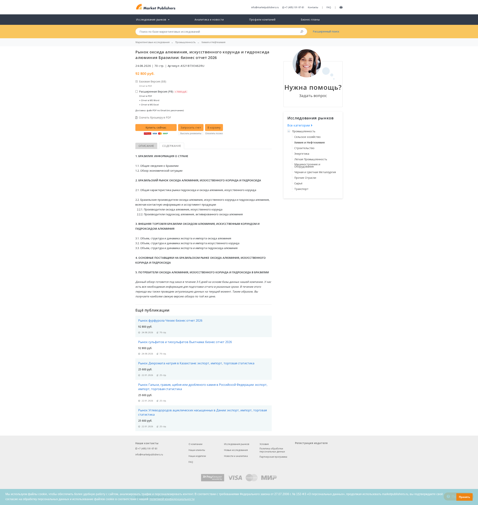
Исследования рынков (236, 444)
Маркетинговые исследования (153, 42)
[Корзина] (341, 7)
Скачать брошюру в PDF (155, 117)
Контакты (313, 7)
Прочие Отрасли (305, 177)
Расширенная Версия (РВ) (163, 98)
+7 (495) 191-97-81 (294, 7)
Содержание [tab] (171, 146)
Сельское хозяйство (307, 137)
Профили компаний (262, 19)
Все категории (299, 125)
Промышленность (303, 131)
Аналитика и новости (209, 19)
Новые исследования (236, 450)
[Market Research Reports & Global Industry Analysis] (155, 6)
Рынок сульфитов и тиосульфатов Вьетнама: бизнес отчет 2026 (185, 342)
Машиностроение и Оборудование (307, 165)
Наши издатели (197, 456)
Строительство (304, 148)
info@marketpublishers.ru (265, 7)
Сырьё (298, 183)
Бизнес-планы (310, 19)
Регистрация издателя (311, 443)
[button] (452, 496)
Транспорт (301, 189)
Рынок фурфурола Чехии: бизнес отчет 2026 (170, 320)
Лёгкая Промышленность (310, 159)
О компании (195, 444)
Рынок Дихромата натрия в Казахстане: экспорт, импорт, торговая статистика (196, 363)
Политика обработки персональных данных (272, 450)
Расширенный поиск (326, 31)
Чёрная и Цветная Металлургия (315, 172)
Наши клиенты (197, 450)
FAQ (329, 7)
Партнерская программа (273, 456)
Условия (264, 444)
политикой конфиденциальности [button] (172, 499)
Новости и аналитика (236, 456)
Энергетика (301, 153)
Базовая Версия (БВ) (152, 83)
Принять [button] (464, 496)
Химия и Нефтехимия (309, 142)
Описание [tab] (146, 146)
